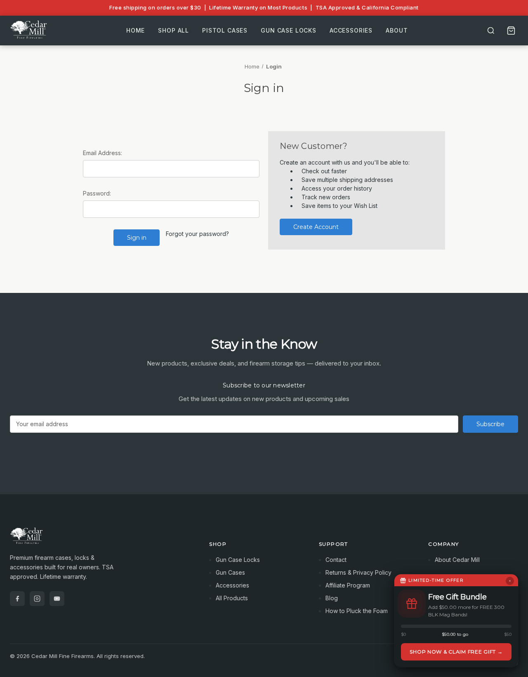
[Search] (490, 30)
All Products (232, 598)
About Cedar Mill (457, 559)
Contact (335, 559)
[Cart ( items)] (511, 31)
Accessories (351, 30)
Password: (97, 193)
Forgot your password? (197, 233)
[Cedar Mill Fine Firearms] (99, 540)
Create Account (316, 227)
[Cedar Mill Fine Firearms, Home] (30, 30)
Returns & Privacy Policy (358, 572)
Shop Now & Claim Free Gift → (456, 652)
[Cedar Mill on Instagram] (37, 598)
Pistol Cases (225, 30)
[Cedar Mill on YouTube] (57, 598)
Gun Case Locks (288, 30)
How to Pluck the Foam (356, 610)
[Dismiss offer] (510, 581)
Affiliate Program (347, 585)
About (397, 30)
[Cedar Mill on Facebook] (17, 598)
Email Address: (102, 152)
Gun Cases (230, 572)
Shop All (173, 30)
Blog (331, 598)
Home (135, 30)
